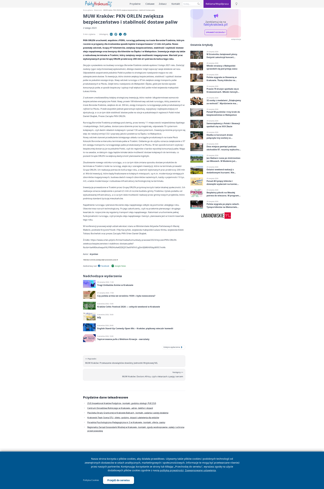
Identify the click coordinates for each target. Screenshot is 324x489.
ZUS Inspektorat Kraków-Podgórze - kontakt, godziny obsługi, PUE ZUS (121, 403)
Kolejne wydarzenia (172, 347)
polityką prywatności (172, 470)
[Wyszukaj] (198, 3)
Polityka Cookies (91, 480)
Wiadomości (98, 10)
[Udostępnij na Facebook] (124, 34)
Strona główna (88, 10)
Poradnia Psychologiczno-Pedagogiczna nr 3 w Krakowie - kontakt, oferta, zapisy (126, 422)
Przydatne (135, 3)
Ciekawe (149, 3)
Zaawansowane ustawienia (200, 470)
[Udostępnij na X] (120, 34)
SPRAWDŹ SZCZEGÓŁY (215, 32)
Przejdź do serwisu (118, 480)
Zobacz (163, 3)
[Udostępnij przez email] (115, 34)
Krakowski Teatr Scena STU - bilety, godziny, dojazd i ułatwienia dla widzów (123, 417)
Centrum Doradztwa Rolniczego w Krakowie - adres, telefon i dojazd (120, 408)
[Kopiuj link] (111, 34)
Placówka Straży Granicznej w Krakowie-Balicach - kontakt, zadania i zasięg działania (127, 412)
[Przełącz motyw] (236, 4)
